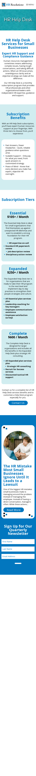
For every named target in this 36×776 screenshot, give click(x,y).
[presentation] (18, 445)
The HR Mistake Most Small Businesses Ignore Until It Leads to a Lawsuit (17, 475)
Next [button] (34, 472)
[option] (18, 471)
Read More (15, 510)
